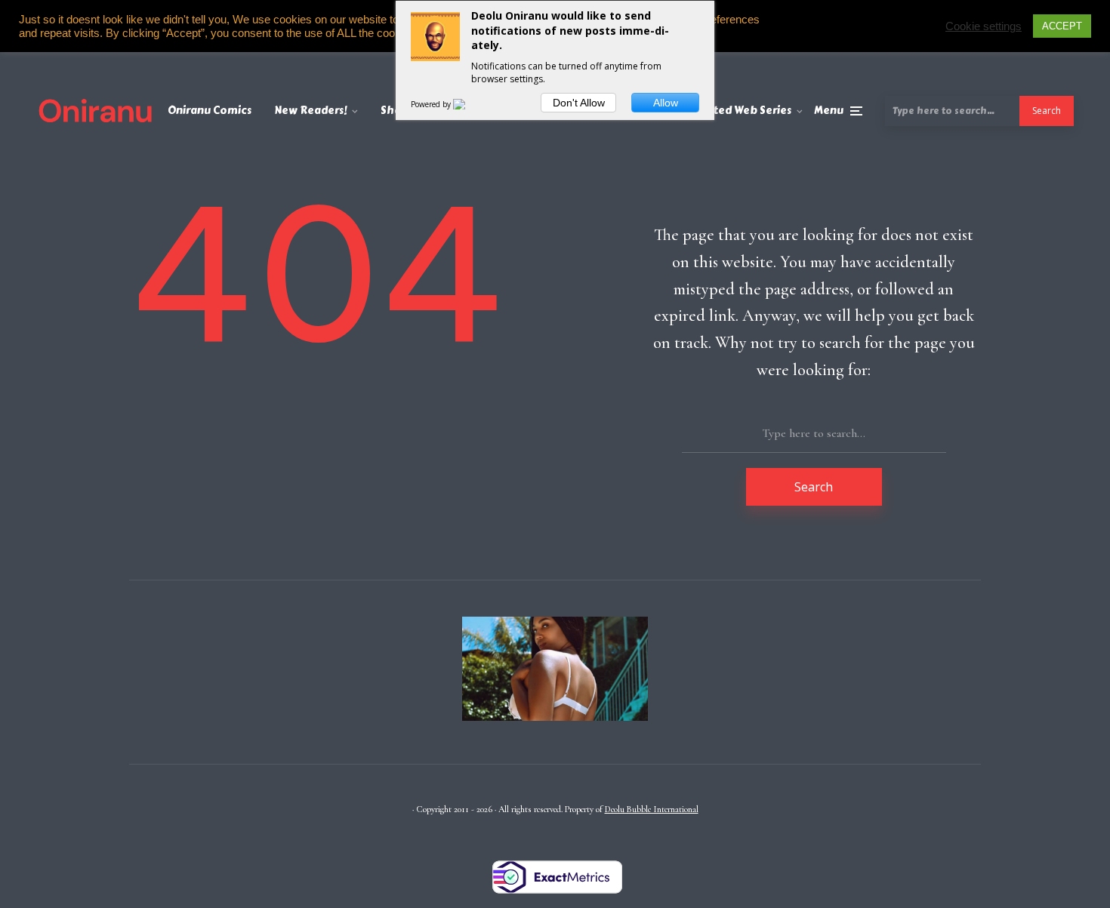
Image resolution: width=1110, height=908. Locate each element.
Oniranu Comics (209, 111)
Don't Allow (579, 103)
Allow (665, 103)
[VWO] (468, 104)
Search (1046, 110)
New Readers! (310, 111)
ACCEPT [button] (1062, 26)
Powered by (432, 104)
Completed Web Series (731, 111)
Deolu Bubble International (651, 809)
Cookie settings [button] (983, 26)
